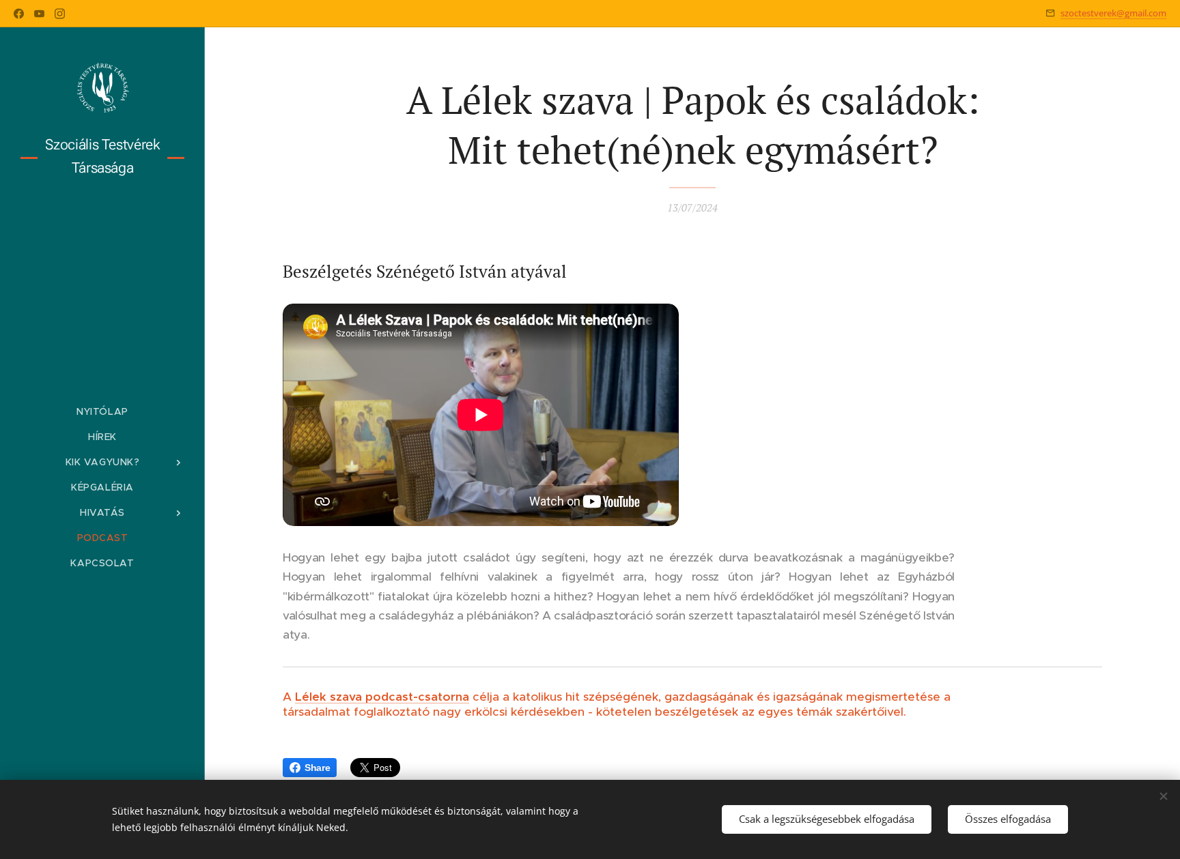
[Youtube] (39, 13)
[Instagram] (59, 13)
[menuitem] (102, 412)
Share (317, 767)
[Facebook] (18, 13)
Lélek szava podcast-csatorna (382, 696)
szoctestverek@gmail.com (1113, 13)
